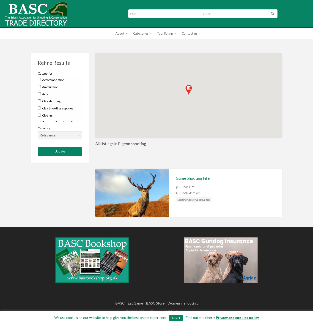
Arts (44, 94)
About (119, 33)
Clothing (47, 115)
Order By (44, 128)
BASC (120, 303)
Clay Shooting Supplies (57, 108)
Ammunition (49, 87)
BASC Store (155, 303)
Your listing (165, 33)
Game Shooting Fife (193, 178)
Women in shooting (182, 303)
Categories (140, 33)
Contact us (190, 33)
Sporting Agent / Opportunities (194, 199)
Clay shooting (50, 101)
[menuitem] (121, 34)
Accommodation (52, 80)
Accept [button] (176, 317)
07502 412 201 (190, 193)
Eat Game (135, 303)
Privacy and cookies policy (237, 318)
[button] (189, 90)
